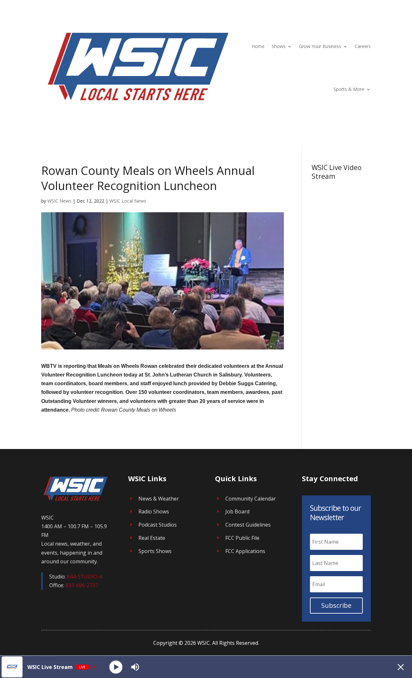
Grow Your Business (320, 46)
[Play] (116, 667)
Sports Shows (155, 551)
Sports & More (348, 89)
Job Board (237, 511)
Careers (363, 46)
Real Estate (151, 537)
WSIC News (59, 201)
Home (258, 46)
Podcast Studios (157, 524)
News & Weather (158, 498)
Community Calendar (250, 498)
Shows (279, 46)
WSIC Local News (127, 201)
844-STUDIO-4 (84, 576)
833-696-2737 (81, 585)
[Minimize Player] (401, 667)
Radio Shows (153, 511)
